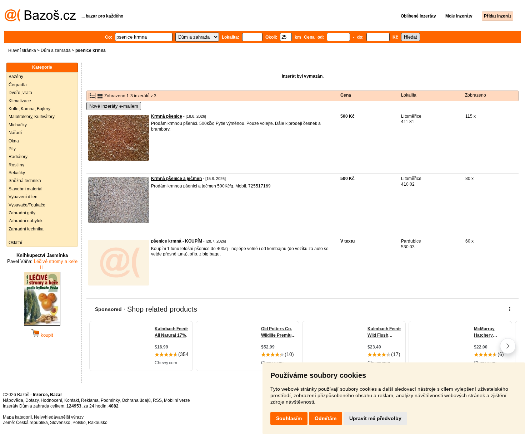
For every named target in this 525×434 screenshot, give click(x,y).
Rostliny (16, 164)
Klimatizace (20, 100)
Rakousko (98, 422)
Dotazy (32, 400)
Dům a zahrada (56, 50)
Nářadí (15, 132)
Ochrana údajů (136, 400)
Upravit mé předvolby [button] (375, 418)
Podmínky (110, 400)
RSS (157, 400)
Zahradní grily (22, 212)
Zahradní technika (26, 228)
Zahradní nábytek (25, 220)
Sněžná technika (25, 180)
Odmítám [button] (325, 418)
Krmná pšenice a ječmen (176, 178)
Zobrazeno (475, 95)
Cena (345, 95)
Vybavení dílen (23, 196)
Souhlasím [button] (289, 418)
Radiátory (18, 156)
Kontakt (71, 400)
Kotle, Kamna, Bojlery (29, 108)
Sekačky (17, 172)
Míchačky (18, 124)
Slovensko (60, 422)
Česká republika (32, 422)
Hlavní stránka (22, 50)
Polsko (79, 422)
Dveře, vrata (20, 92)
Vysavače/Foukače (27, 205)
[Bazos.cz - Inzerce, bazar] (40, 20)
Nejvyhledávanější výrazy (59, 417)
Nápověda (13, 400)
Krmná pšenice (166, 116)
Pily (12, 148)
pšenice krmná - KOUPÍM (176, 241)
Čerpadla (18, 84)
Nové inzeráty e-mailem (113, 106)
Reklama (90, 400)
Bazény (16, 76)
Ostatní (15, 242)
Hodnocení (51, 400)
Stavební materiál (25, 188)
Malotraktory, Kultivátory (32, 116)
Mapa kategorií (17, 417)
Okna (14, 140)
